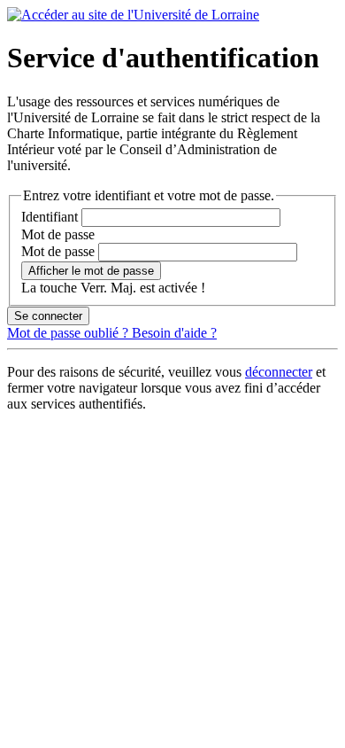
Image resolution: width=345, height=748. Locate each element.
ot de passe (58, 234)
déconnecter (278, 371)
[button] (91, 270)
